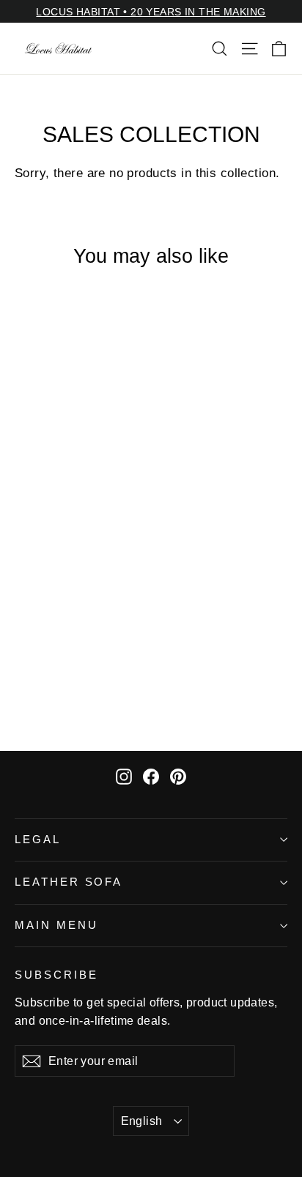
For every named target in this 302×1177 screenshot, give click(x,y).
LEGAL (38, 839)
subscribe (56, 975)
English (142, 1121)
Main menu (56, 925)
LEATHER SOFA (68, 882)
